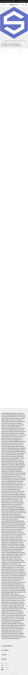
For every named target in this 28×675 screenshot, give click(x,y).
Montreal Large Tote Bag (6, 218)
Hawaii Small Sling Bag (19, 132)
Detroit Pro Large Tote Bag (20, 103)
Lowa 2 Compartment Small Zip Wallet (7, 391)
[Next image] (12, 62)
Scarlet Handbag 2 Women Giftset (20, 390)
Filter (7, 50)
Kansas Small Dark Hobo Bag (20, 161)
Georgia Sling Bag (5, 75)
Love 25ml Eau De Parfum (20, 75)
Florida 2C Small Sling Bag (20, 305)
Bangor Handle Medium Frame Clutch (7, 276)
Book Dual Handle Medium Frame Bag (20, 362)
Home (2, 41)
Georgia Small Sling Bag (6, 132)
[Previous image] (2, 62)
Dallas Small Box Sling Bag (20, 333)
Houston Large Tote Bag (6, 103)
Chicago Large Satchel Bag (7, 333)
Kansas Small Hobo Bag (6, 161)
